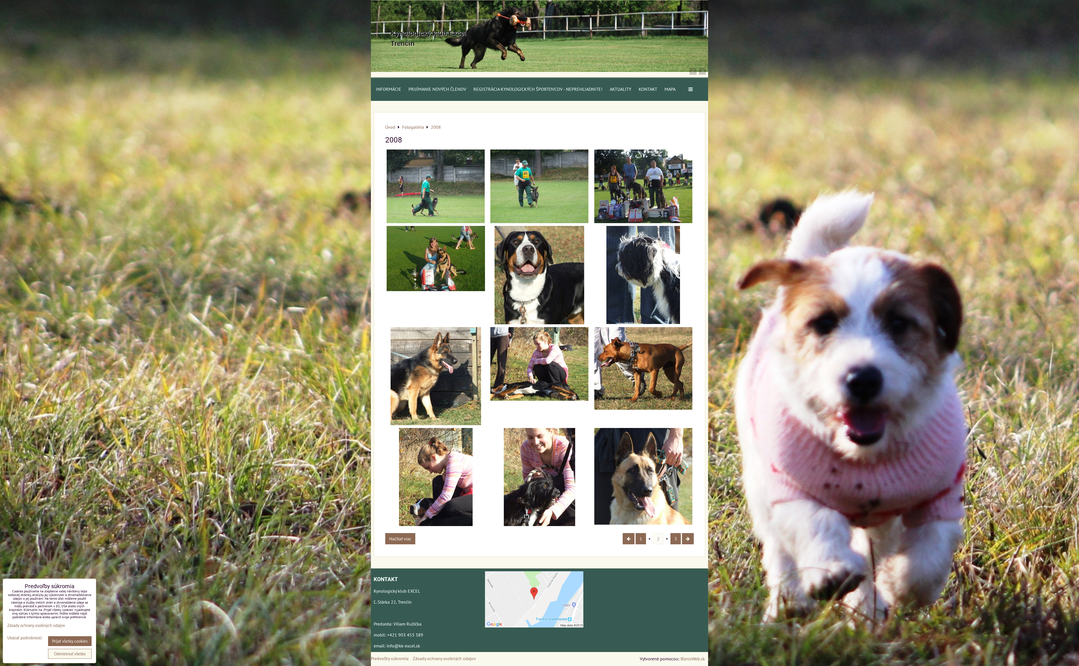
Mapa (670, 89)
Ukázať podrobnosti (24, 638)
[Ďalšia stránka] (688, 538)
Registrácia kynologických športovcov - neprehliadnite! (537, 89)
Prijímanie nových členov (437, 89)
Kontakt (648, 89)
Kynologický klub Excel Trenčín (428, 38)
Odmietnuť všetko (70, 653)
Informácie (388, 89)
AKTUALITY (620, 89)
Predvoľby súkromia (390, 658)
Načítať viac (400, 539)
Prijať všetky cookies (70, 641)
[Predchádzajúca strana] (628, 538)
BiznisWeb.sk (693, 659)
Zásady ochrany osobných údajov (444, 658)
